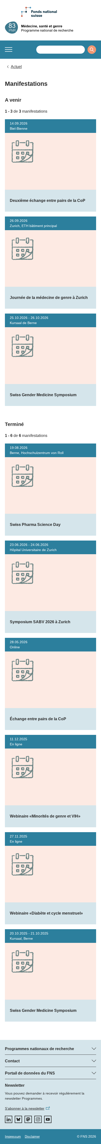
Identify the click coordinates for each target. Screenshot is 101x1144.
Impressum (13, 1136)
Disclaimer (32, 1136)
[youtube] (47, 1119)
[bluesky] (18, 1119)
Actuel (16, 67)
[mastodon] (28, 1119)
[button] (8, 49)
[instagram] (38, 1119)
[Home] (50, 27)
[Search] (92, 49)
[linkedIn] (8, 1119)
